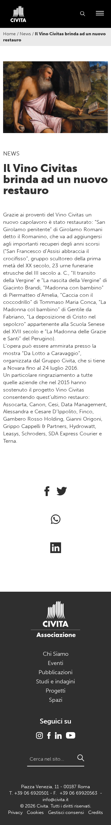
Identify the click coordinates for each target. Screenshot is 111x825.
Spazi (55, 700)
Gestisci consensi (66, 812)
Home (9, 33)
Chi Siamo (55, 654)
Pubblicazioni (55, 672)
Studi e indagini (55, 681)
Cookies (35, 812)
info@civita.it (55, 799)
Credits (95, 812)
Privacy (15, 812)
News (25, 33)
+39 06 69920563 (78, 793)
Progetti (55, 690)
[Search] (80, 757)
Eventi (55, 663)
